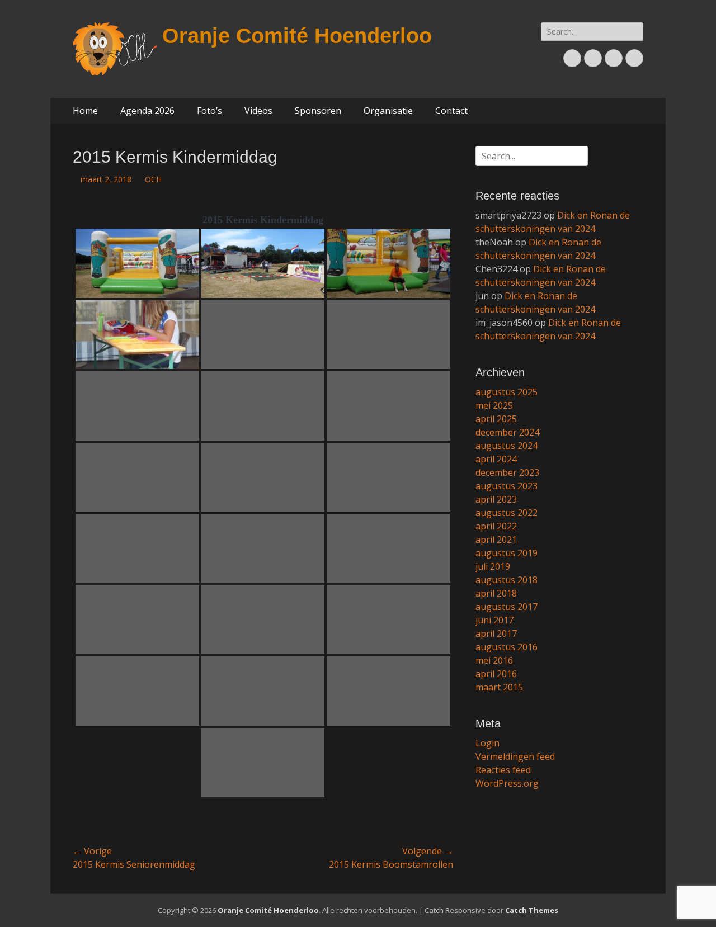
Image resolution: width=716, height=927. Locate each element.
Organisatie (388, 111)
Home (85, 111)
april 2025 (496, 419)
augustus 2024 (506, 445)
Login (487, 743)
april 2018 (496, 593)
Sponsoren (318, 111)
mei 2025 (494, 405)
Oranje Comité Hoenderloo (297, 36)
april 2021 (496, 539)
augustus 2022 (506, 513)
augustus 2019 (506, 553)
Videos (258, 111)
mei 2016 (494, 660)
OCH (153, 179)
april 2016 (496, 674)
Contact (451, 111)
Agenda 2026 (147, 111)
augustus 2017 (506, 606)
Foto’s (209, 111)
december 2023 (507, 472)
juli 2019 (492, 566)
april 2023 (496, 499)
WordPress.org (507, 783)
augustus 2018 (506, 580)
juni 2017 (494, 620)
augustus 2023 (506, 486)
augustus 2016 (506, 647)
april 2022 (496, 526)
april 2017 (496, 633)
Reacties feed (503, 770)
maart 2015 (499, 687)
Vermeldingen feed (515, 756)
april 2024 (496, 459)
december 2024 (507, 432)
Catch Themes (531, 910)
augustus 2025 (506, 392)
